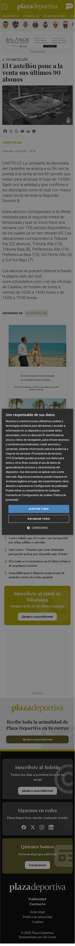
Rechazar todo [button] (39, 518)
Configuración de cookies (37, 495)
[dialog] (37, 472)
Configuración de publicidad (51, 485)
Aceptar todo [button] (39, 508)
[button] (37, 528)
